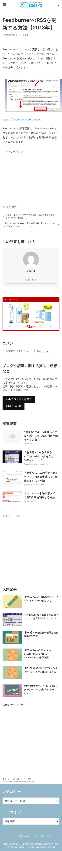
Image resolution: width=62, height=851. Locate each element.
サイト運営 (23, 35)
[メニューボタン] (4, 4)
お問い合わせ (13, 406)
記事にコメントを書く (19, 399)
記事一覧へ (31, 279)
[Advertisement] (26, 174)
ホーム (10, 836)
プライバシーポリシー (45, 836)
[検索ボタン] (57, 4)
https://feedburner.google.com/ (22, 119)
